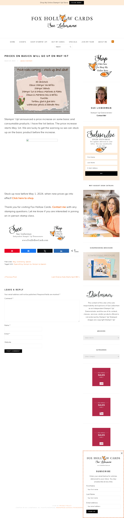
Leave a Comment (26, 61)
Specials (28, 262)
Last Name (90, 494)
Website (7, 342)
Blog (14, 262)
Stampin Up (27, 264)
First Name (90, 486)
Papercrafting (18, 264)
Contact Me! (101, 115)
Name (7, 325)
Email (7, 334)
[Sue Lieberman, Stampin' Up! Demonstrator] (62, 32)
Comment (8, 298)
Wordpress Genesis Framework (69, 507)
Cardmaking (21, 262)
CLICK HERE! (76, 3)
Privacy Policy (65, 505)
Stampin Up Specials (39, 264)
